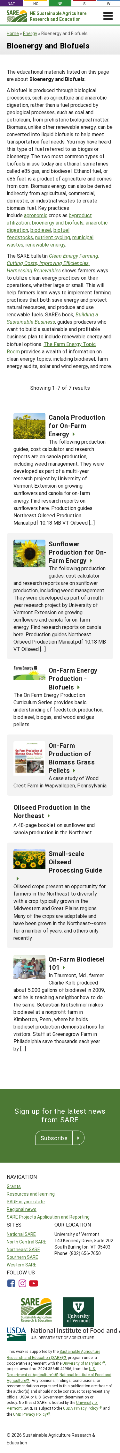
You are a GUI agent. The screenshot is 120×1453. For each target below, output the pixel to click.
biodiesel (40, 229)
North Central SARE (26, 1242)
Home (13, 33)
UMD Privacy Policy (30, 1414)
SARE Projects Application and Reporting (48, 1217)
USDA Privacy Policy (80, 1408)
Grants (14, 1186)
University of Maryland (81, 1363)
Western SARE (21, 1265)
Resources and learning (31, 1194)
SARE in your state (26, 1202)
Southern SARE (22, 1257)
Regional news (21, 1209)
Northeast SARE (23, 1249)
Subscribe (54, 1138)
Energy (30, 33)
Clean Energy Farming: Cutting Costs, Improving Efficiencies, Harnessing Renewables (53, 263)
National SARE (21, 1234)
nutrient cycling (52, 237)
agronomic (35, 215)
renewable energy (45, 244)
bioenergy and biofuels (58, 222)
